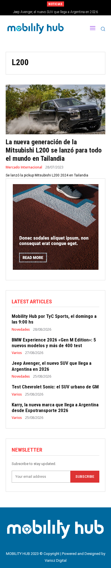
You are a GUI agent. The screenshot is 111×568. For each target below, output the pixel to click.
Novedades (21, 329)
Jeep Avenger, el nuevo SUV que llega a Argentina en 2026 (55, 12)
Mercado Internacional (24, 167)
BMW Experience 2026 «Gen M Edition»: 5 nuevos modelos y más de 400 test (54, 342)
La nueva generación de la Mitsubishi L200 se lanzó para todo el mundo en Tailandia (54, 150)
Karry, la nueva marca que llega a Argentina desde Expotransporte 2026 (55, 407)
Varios (17, 353)
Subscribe (84, 477)
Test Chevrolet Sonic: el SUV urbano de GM (55, 387)
